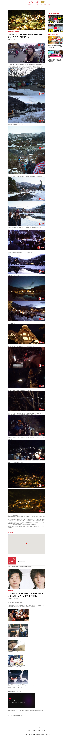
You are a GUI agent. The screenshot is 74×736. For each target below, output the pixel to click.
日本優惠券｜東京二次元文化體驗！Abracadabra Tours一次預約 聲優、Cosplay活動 (55, 60)
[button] (26, 543)
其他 (41, 4)
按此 (14, 64)
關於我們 (28, 730)
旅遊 (18, 31)
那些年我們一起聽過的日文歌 (16, 715)
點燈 (31, 566)
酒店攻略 (25, 4)
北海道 (38, 4)
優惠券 (29, 4)
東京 (32, 4)
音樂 (45, 4)
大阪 (35, 4)
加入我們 (38, 730)
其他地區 (12, 31)
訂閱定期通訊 (33, 730)
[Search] (63, 5)
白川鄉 (22, 566)
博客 (15, 31)
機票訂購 (48, 4)
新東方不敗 (11, 598)
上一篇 (26, 720)
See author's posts (21, 561)
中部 (9, 31)
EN (46, 730)
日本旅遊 (18, 566)
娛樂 (12, 590)
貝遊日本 (26, 566)
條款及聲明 (43, 730)
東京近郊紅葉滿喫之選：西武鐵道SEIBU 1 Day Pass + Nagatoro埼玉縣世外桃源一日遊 (55, 46)
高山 (29, 566)
